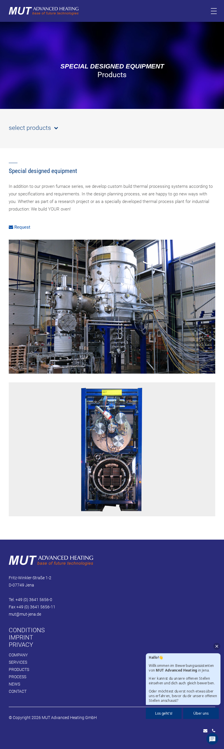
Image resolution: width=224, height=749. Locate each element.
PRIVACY (21, 644)
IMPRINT (21, 637)
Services (18, 662)
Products (19, 669)
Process (17, 676)
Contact (18, 691)
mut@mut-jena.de (25, 614)
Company (18, 655)
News (14, 684)
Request (21, 227)
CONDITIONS (27, 630)
